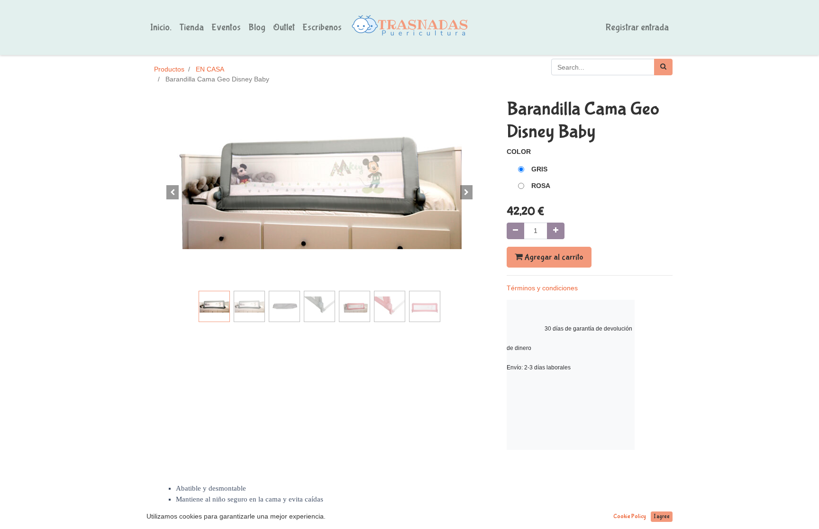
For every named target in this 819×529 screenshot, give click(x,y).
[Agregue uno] (555, 231)
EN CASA (210, 69)
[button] (172, 192)
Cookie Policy (629, 516)
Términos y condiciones (542, 288)
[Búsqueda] (663, 67)
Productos (169, 69)
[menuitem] (160, 27)
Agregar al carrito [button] (552, 257)
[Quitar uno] (515, 231)
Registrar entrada (637, 27)
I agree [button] (662, 516)
